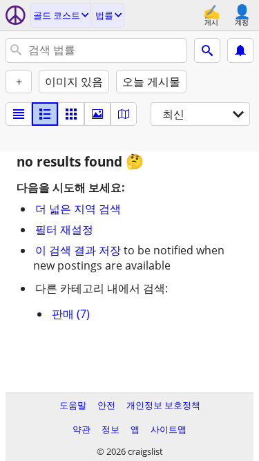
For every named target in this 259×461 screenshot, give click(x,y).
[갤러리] (97, 114)
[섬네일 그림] (45, 114)
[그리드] (71, 114)
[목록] (19, 114)
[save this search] (240, 50)
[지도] (124, 114)
